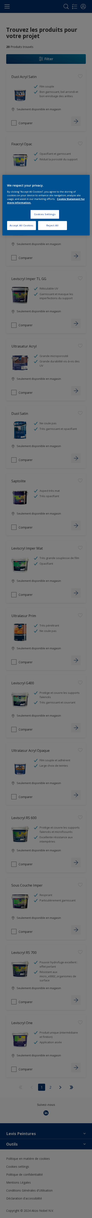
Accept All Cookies (21, 225)
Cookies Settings (45, 214)
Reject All (52, 225)
